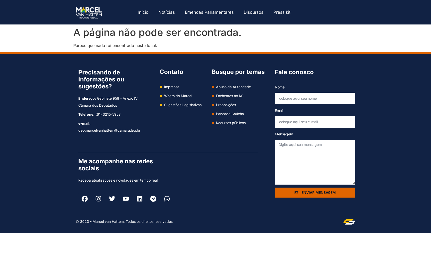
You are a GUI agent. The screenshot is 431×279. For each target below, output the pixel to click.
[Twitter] (112, 199)
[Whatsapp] (167, 199)
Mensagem (284, 134)
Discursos (253, 12)
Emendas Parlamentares (209, 12)
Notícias (166, 12)
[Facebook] (84, 199)
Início (143, 12)
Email (279, 110)
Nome (280, 87)
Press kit (282, 12)
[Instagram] (98, 199)
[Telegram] (153, 199)
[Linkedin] (139, 199)
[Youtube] (125, 199)
